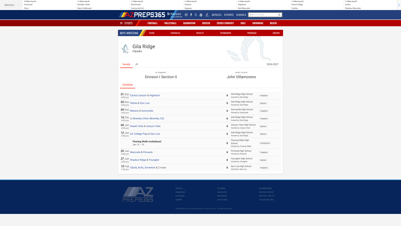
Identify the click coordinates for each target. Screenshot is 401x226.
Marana (134, 110)
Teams (151, 33)
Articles (217, 15)
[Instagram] (186, 15)
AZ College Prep (139, 133)
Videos (178, 188)
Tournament (225, 33)
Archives (222, 192)
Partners (222, 196)
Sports (128, 23)
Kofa (140, 167)
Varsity (126, 64)
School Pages (266, 192)
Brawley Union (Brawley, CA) (148, 118)
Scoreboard (265, 188)
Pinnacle (148, 152)
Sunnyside (147, 110)
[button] (399, 5)
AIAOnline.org (266, 200)
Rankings (180, 192)
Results (200, 33)
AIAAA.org (222, 200)
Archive (276, 33)
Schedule (127, 84)
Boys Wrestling (129, 33)
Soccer (206, 23)
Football (153, 23)
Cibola (133, 103)
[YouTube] (201, 15)
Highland (155, 95)
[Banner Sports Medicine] (175, 15)
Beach (273, 23)
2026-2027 (273, 64)
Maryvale (135, 152)
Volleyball (170, 23)
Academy (180, 196)
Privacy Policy (267, 196)
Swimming (257, 23)
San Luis (145, 103)
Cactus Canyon (138, 95)
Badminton (9, 5)
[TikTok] (207, 14)
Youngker (154, 159)
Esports (229, 15)
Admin (178, 200)
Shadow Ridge (138, 159)
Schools (241, 15)
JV (136, 64)
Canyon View (153, 126)
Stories (221, 188)
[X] (196, 14)
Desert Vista (136, 126)
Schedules (175, 33)
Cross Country (225, 23)
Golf (243, 23)
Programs (252, 33)
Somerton (150, 167)
